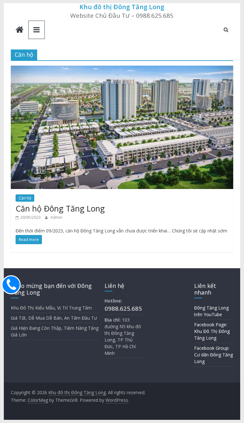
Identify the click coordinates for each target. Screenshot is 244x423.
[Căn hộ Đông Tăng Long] (122, 69)
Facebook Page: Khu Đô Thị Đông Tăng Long (212, 331)
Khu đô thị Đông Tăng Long (121, 7)
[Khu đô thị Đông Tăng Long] (19, 30)
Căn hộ (25, 198)
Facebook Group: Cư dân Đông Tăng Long (213, 354)
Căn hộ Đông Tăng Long (60, 208)
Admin (56, 217)
